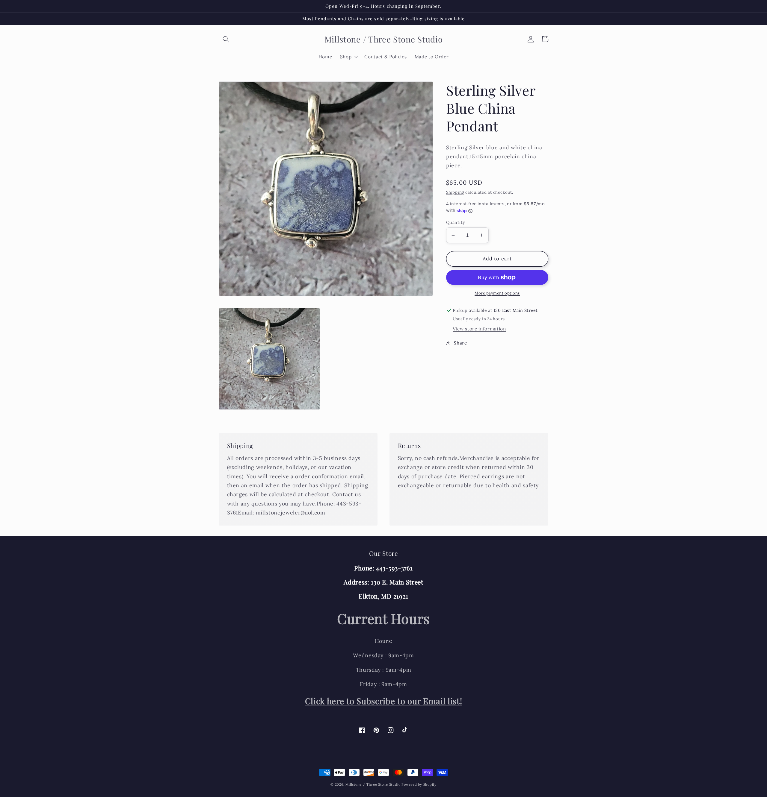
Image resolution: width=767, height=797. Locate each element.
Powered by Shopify (419, 784)
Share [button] (460, 343)
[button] (226, 39)
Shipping (455, 192)
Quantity (455, 222)
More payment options (497, 293)
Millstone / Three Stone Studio (372, 784)
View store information (479, 329)
